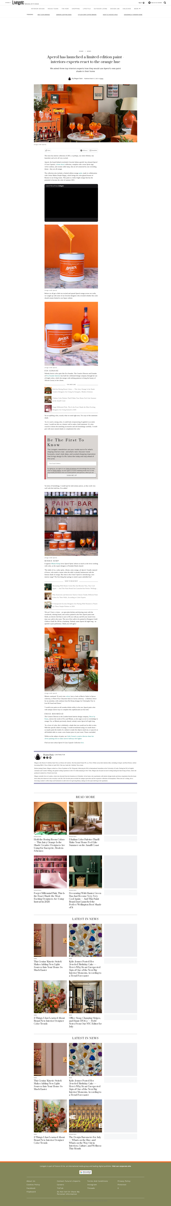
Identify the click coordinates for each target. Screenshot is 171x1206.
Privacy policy (124, 1181)
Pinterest (122, 1185)
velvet (68, 696)
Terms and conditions (97, 1181)
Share (48, 150)
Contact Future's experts (68, 1181)
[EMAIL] (50, 757)
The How (65, 8)
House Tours (53, 8)
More (136, 8)
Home (81, 51)
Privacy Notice (57, 470)
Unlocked (127, 8)
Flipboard (31, 1192)
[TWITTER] (44, 757)
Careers (60, 1185)
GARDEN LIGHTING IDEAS (64, 14)
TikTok (60, 1188)
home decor (61, 164)
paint (80, 173)
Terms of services (71, 468)
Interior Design (38, 8)
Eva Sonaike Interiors (53, 376)
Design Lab (115, 8)
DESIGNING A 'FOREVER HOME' (133, 14)
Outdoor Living (100, 8)
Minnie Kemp (55, 563)
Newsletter (94, 150)
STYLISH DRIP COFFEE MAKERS (87, 14)
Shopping (76, 8)
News (89, 51)
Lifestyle (87, 8)
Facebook (31, 1188)
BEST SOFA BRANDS (44, 14)
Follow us (85, 150)
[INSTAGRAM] (47, 757)
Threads (91, 1188)
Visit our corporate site (121, 1166)
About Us (31, 1181)
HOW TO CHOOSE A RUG (110, 14)
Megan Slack (78, 78)
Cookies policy (33, 1185)
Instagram (92, 1185)
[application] (71, 203)
